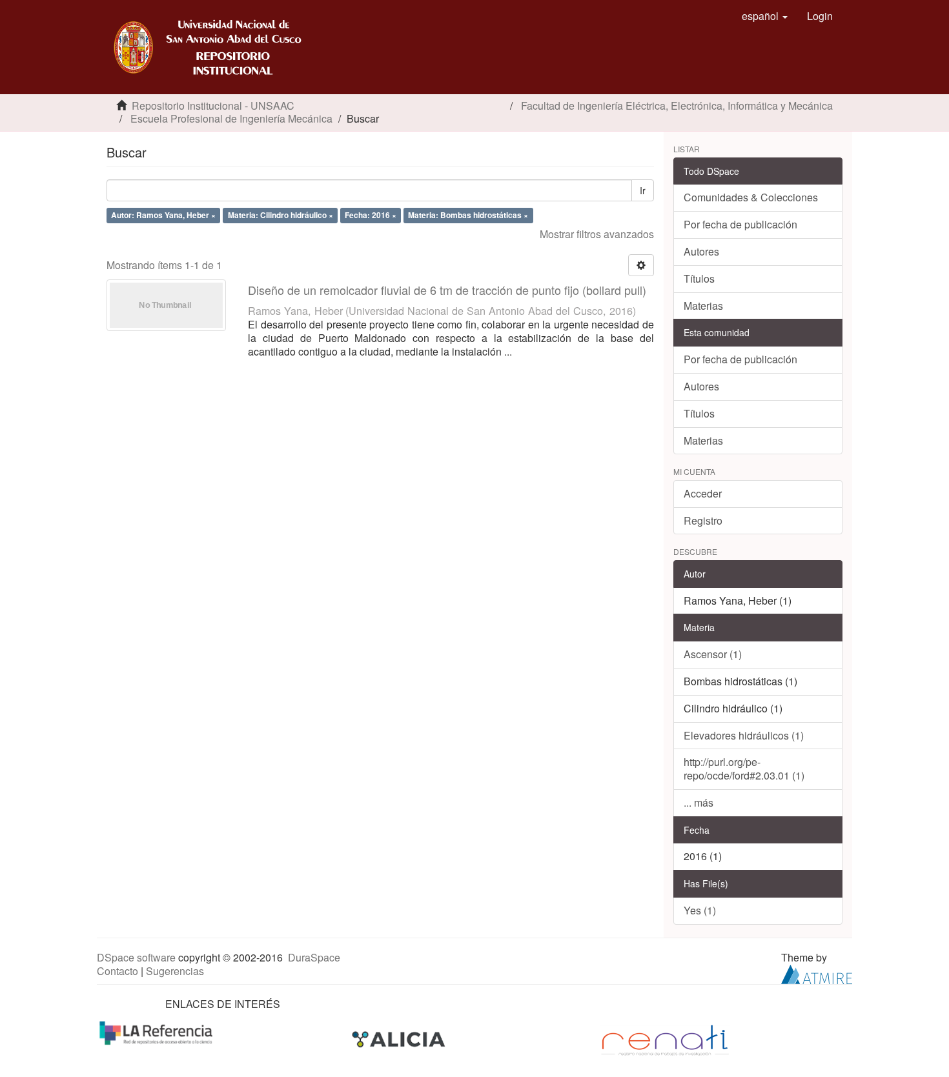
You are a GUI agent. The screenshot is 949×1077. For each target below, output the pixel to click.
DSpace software (136, 957)
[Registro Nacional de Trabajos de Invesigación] (665, 1039)
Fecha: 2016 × (370, 215)
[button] (764, 16)
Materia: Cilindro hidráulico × (280, 215)
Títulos (699, 278)
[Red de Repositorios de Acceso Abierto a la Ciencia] (157, 1032)
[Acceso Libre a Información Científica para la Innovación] (400, 1039)
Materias (703, 305)
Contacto (117, 970)
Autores (701, 251)
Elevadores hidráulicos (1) (744, 735)
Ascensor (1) (713, 654)
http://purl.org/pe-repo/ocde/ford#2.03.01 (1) (744, 768)
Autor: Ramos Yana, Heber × (163, 215)
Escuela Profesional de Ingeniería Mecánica (231, 118)
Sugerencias (175, 970)
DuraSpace (314, 957)
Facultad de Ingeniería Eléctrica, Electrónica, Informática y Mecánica (677, 105)
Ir (643, 190)
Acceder (703, 493)
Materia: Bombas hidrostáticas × (468, 215)
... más (698, 802)
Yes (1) (700, 910)
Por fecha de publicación (740, 224)
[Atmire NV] (816, 972)
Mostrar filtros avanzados (597, 233)
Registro (703, 520)
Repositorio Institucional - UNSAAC (213, 105)
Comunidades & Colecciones (751, 197)
